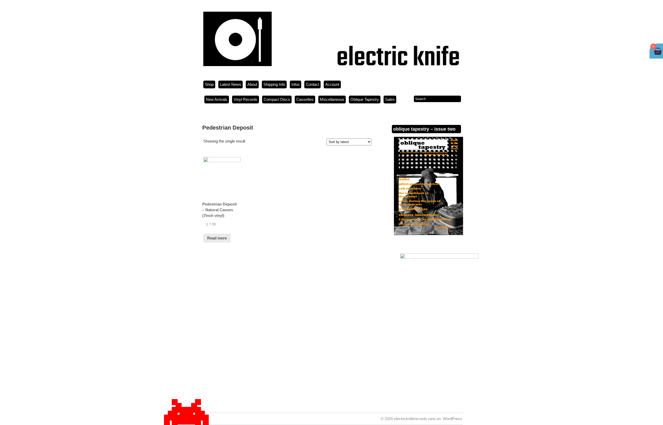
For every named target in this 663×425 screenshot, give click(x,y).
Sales (390, 99)
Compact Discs (277, 99)
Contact (312, 84)
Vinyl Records (245, 99)
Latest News (230, 84)
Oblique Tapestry (364, 99)
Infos (295, 84)
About (252, 84)
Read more (217, 238)
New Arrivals (216, 99)
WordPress (452, 418)
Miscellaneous (332, 99)
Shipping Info (274, 84)
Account (332, 84)
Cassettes (305, 99)
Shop (209, 84)
